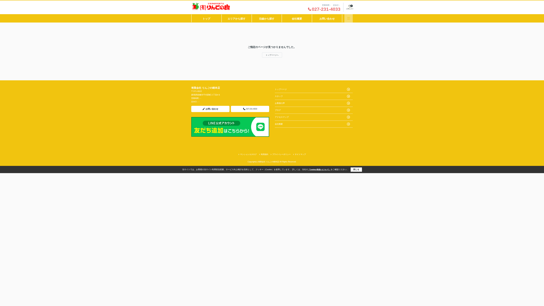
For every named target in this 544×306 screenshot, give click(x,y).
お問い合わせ (327, 18)
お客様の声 (280, 103)
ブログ (278, 110)
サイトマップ (300, 154)
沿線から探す (266, 18)
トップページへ (272, 55)
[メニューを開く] (348, 18)
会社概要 (297, 18)
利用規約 (264, 154)
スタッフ (279, 96)
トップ (206, 18)
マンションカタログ (248, 154)
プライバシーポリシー (281, 154)
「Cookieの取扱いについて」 (319, 170)
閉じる (356, 169)
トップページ (281, 89)
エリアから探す (237, 18)
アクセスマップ (282, 117)
